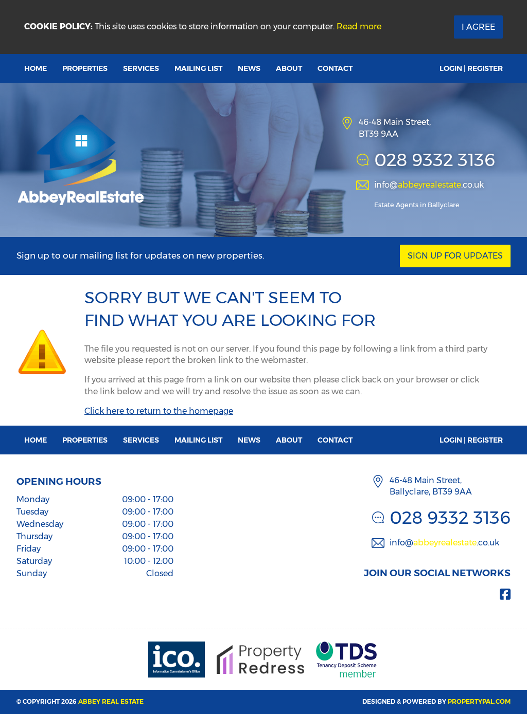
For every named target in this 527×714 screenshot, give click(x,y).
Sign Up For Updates (455, 256)
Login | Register (471, 68)
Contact (335, 68)
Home (35, 68)
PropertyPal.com (479, 701)
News (249, 68)
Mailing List (198, 68)
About (289, 68)
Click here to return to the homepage (158, 411)
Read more (359, 26)
